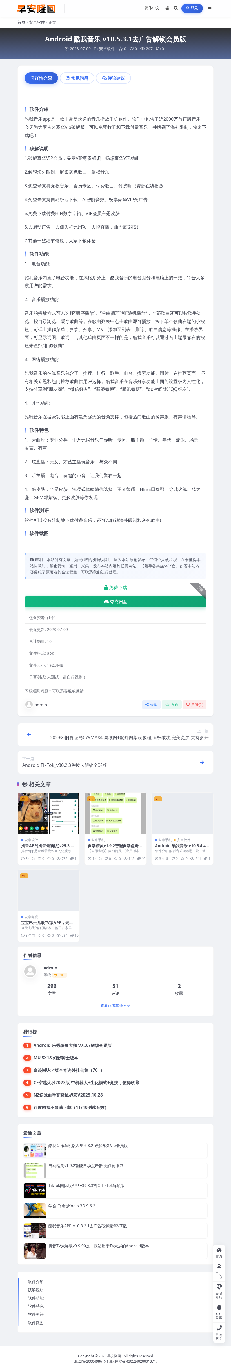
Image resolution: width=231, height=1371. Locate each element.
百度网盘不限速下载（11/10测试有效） (71, 1107)
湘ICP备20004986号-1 (91, 1361)
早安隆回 (114, 1356)
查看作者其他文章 (115, 1006)
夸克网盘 (118, 601)
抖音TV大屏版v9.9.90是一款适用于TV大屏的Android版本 (98, 1245)
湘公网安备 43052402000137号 (132, 1361)
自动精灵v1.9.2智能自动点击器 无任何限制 (115, 848)
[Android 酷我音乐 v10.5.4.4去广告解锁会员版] (182, 813)
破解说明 (36, 1289)
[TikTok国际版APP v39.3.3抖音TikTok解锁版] (35, 1190)
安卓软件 (37, 22)
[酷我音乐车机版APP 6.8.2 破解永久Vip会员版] (35, 1150)
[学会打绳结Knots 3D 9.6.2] (35, 1210)
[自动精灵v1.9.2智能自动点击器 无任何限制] (115, 813)
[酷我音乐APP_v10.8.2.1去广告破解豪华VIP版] (35, 1230)
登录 (194, 8)
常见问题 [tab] (79, 78)
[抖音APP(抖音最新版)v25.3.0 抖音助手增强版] (48, 813)
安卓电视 (31, 916)
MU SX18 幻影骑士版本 (56, 1057)
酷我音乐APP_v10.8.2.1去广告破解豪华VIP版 (87, 1225)
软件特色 (36, 1306)
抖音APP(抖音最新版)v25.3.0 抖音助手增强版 (47, 848)
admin (41, 704)
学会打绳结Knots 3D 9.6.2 (71, 1205)
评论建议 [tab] (116, 78)
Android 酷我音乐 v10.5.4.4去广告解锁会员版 (182, 848)
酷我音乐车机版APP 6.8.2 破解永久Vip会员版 (88, 1145)
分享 (153, 705)
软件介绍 (36, 1281)
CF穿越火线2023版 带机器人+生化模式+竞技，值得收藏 (86, 1082)
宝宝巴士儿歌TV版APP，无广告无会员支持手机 (47, 925)
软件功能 (36, 1298)
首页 (21, 22)
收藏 (174, 705)
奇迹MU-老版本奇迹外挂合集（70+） (69, 1070)
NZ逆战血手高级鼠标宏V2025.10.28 (68, 1095)
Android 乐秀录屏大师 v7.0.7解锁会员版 (73, 1045)
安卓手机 (98, 840)
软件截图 (36, 1322)
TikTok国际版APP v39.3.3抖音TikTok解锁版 (86, 1185)
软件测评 (36, 1314)
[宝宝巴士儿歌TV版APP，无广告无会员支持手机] (48, 890)
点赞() (197, 705)
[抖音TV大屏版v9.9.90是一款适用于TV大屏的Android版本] (35, 1250)
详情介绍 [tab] (43, 78)
